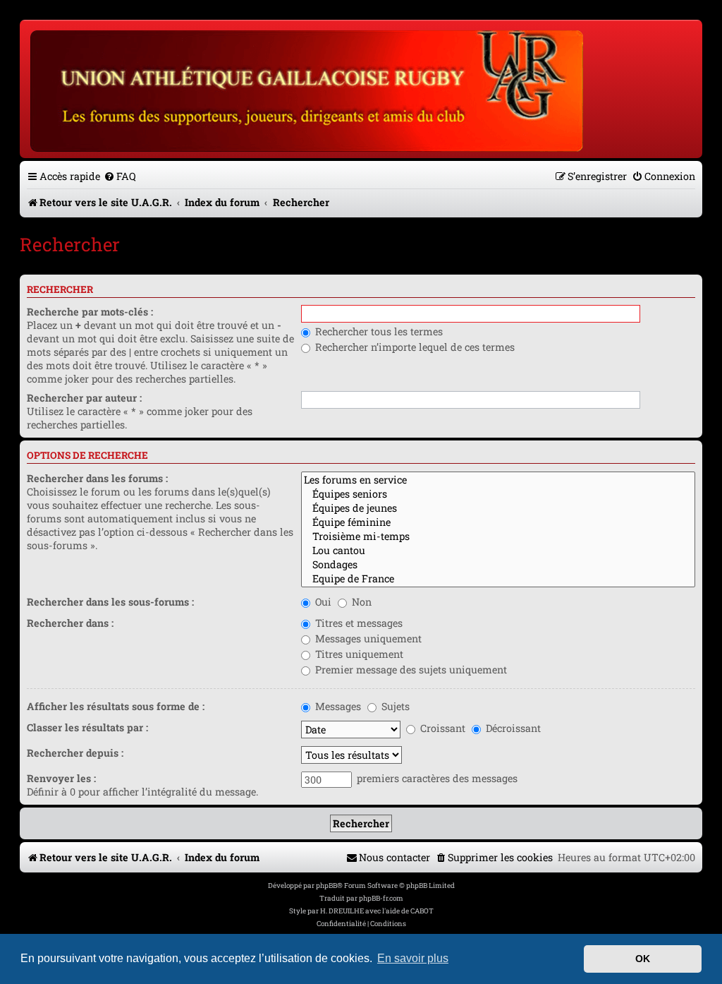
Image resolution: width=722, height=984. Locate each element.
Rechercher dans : (70, 623)
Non (360, 601)
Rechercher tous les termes (377, 331)
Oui (321, 601)
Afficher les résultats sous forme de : (115, 706)
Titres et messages (357, 623)
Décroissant (512, 728)
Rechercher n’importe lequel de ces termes (413, 347)
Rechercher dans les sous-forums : (110, 601)
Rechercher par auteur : (84, 397)
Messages (336, 706)
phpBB (326, 885)
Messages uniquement (367, 638)
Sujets (394, 706)
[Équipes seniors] (498, 494)
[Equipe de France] (498, 579)
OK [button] (642, 958)
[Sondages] (498, 565)
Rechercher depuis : (75, 753)
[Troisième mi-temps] (498, 536)
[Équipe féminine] (498, 522)
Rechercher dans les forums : (97, 478)
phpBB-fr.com (381, 898)
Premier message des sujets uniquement (409, 669)
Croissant (441, 728)
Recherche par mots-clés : (90, 311)
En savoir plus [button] (412, 958)
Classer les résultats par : (87, 727)
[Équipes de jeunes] (498, 508)
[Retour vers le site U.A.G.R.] (307, 89)
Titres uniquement (357, 654)
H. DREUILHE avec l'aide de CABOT (377, 911)
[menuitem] (120, 176)
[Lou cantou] (498, 551)
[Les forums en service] (498, 480)
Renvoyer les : (61, 778)
